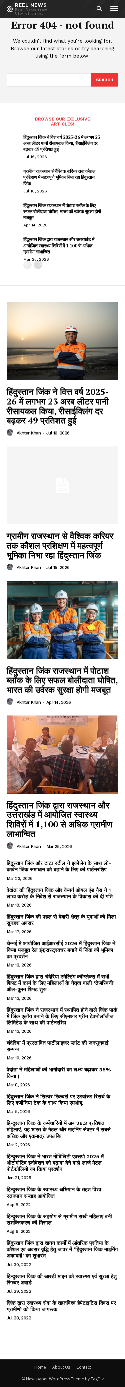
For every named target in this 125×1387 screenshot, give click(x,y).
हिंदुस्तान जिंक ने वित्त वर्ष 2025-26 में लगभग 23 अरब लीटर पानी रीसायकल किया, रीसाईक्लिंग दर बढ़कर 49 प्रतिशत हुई (61, 143)
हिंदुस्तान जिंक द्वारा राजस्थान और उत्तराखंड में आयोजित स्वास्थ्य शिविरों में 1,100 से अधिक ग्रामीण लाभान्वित (58, 245)
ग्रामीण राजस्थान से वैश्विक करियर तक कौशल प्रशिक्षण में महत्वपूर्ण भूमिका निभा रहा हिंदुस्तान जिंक (59, 177)
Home (40, 1367)
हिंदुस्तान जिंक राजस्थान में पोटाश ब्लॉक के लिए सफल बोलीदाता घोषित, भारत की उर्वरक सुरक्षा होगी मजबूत (62, 211)
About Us (61, 1367)
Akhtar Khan (29, 432)
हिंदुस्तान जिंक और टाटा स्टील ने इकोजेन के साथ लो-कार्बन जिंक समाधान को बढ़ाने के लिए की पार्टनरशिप (59, 866)
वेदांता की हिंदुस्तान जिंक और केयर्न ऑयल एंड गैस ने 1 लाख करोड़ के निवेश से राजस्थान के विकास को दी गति (60, 893)
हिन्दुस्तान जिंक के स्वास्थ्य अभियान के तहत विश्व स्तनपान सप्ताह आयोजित (54, 1192)
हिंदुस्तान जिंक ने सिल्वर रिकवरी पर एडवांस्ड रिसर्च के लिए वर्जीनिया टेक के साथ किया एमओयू (58, 1099)
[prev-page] (27, 265)
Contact (83, 1367)
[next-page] (38, 265)
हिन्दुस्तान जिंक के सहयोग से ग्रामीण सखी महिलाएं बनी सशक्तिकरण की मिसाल (59, 1219)
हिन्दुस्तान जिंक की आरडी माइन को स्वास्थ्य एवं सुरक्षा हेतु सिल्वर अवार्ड (62, 1279)
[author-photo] (11, 432)
